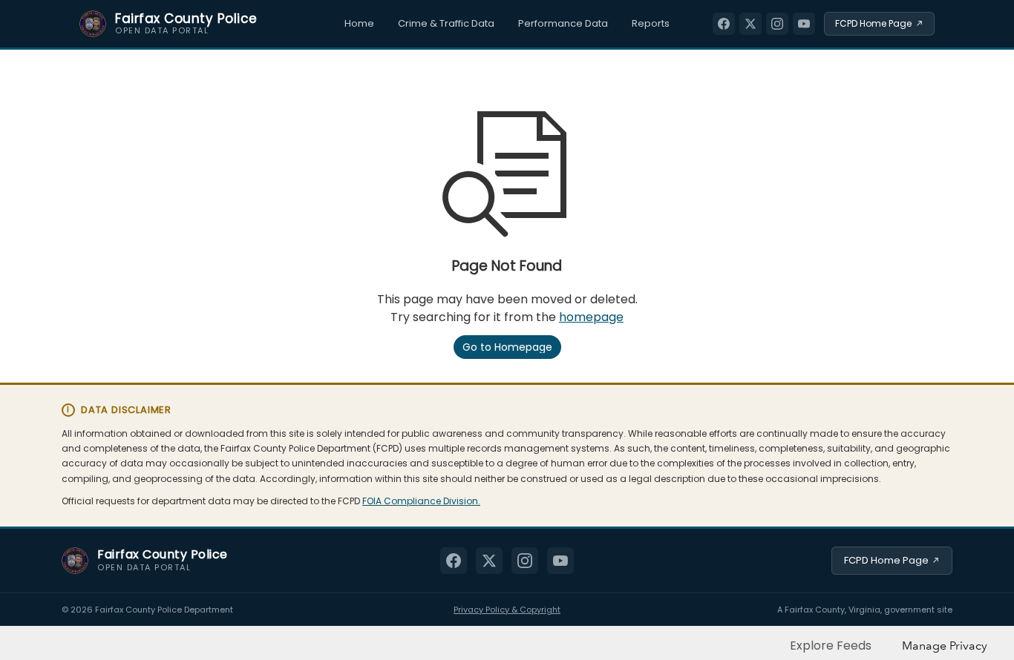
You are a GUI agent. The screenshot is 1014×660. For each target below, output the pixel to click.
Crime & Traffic (446, 23)
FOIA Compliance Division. (421, 501)
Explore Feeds (830, 645)
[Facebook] (724, 24)
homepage (591, 317)
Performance (563, 23)
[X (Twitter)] (750, 24)
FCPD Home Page (886, 560)
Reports (651, 23)
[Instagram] (777, 24)
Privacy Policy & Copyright (507, 610)
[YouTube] (804, 24)
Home (359, 23)
